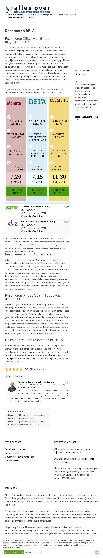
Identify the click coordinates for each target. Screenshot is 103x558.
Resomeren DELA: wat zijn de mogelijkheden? (26, 415)
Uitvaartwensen (12, 460)
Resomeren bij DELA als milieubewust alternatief (27, 421)
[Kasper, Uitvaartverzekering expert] (12, 391)
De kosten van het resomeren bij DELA (23, 425)
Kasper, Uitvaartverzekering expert (36, 381)
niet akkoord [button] (30, 552)
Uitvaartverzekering (15, 14)
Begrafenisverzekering (67, 14)
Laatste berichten (19, 376)
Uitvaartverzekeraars (16, 17)
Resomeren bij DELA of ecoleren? (21, 418)
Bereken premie (16, 191)
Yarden (39, 260)
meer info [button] (38, 552)
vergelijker (10, 358)
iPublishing (63, 471)
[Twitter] (66, 382)
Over (8, 376)
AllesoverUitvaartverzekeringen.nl (29, 387)
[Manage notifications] (97, 552)
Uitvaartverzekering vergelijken (40, 14)
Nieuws (32, 17)
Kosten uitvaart (12, 453)
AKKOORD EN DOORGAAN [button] (14, 552)
